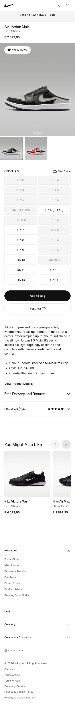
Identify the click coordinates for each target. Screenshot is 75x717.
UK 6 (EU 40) (54, 210)
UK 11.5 (21, 220)
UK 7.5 (54, 230)
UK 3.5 (54, 180)
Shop (52, 15)
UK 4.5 (54, 190)
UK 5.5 (54, 200)
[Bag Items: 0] (67, 5)
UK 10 (21, 260)
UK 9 (20, 250)
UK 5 (20, 200)
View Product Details (18, 383)
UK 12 (54, 270)
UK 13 (21, 280)
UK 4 (20, 190)
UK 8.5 (54, 240)
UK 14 (54, 280)
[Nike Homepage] (9, 5)
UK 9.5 (54, 250)
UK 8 (20, 240)
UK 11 (20, 270)
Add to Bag (37, 295)
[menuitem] (10, 669)
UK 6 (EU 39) (21, 210)
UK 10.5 (54, 260)
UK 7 (20, 230)
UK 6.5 (54, 220)
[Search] (60, 5)
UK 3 (20, 180)
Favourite (34, 308)
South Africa (15, 650)
